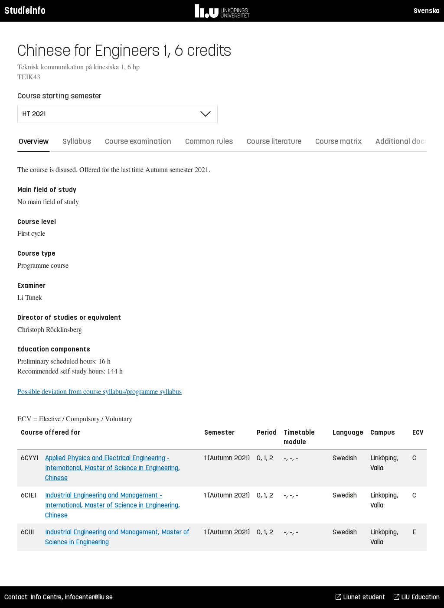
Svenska (427, 11)
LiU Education (419, 597)
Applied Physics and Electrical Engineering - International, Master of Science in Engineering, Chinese (112, 468)
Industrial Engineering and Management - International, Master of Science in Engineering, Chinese (112, 505)
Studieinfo (25, 10)
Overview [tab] (34, 141)
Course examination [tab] (138, 141)
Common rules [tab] (209, 141)
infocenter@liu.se (89, 597)
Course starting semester (59, 96)
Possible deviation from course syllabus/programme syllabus (99, 391)
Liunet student (363, 597)
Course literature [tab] (274, 141)
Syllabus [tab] (76, 141)
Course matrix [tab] (338, 141)
